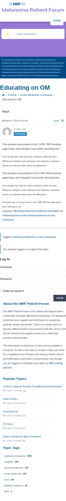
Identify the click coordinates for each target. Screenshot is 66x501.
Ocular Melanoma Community (36, 95)
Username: (6, 267)
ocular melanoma (46, 237)
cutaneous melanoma (24, 237)
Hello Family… (11, 399)
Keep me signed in (13, 290)
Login (56, 20)
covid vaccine (10, 411)
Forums (12, 95)
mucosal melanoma (16, 467)
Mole (8, 491)
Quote (56, 121)
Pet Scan (8, 424)
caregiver (11, 461)
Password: (6, 279)
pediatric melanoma (15, 485)
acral (9, 479)
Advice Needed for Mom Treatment (22, 436)
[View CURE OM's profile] (7, 135)
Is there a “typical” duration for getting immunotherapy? (32, 386)
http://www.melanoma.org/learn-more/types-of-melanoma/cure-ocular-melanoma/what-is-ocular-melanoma (32, 215)
